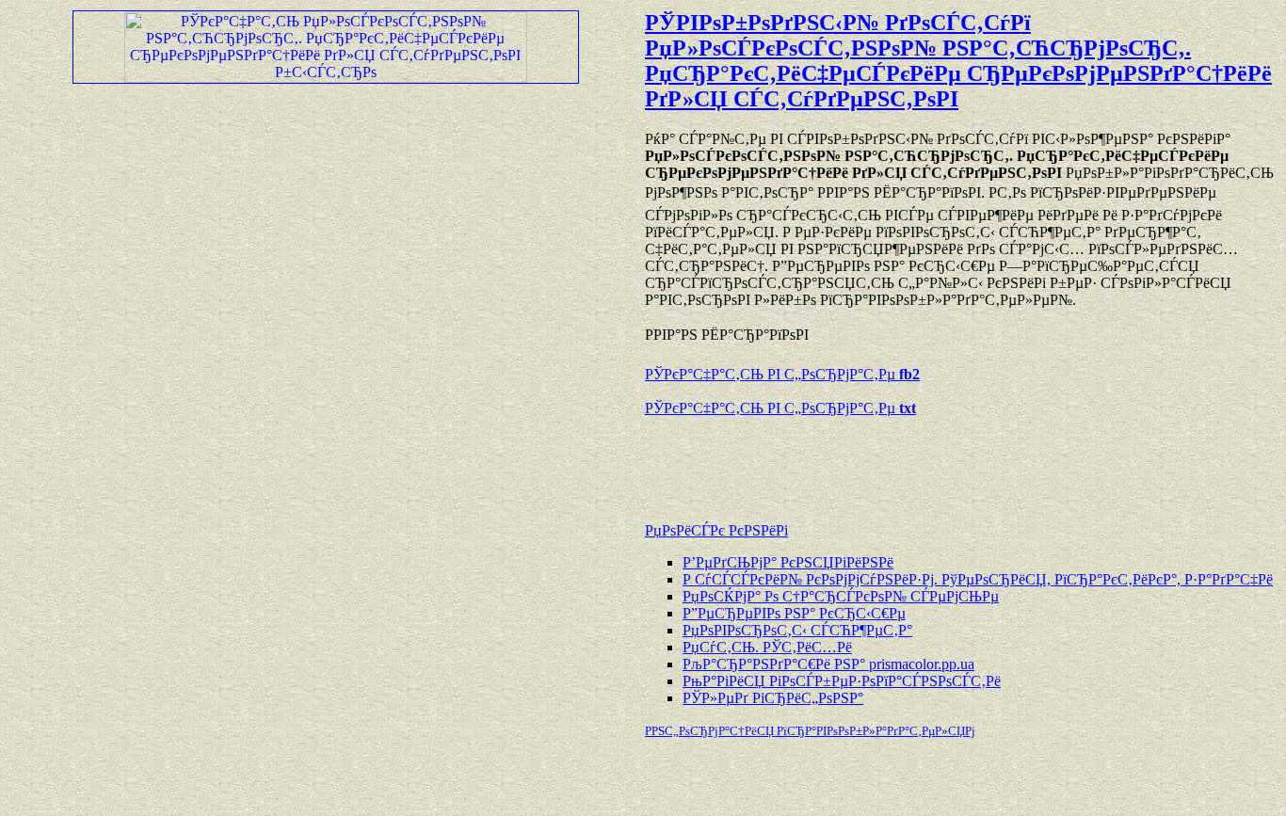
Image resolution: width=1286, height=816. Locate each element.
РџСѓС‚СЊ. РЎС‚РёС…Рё (767, 647)
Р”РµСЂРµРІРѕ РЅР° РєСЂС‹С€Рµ (794, 613)
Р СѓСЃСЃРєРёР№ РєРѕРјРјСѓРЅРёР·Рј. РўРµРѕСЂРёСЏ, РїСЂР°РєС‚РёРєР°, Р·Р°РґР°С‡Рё (978, 579)
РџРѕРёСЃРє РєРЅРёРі (716, 530)
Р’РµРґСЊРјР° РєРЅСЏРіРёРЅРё (788, 562)
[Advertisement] (865, 460)
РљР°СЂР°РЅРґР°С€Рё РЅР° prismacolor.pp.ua (828, 664)
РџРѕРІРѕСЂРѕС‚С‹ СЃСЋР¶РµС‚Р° (797, 630)
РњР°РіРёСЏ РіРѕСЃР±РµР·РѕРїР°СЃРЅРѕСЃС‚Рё (842, 681)
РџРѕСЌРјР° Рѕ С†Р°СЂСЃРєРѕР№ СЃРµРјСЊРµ (841, 596)
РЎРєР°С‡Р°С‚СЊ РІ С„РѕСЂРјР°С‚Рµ (782, 374)
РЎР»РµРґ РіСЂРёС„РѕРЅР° (773, 698)
